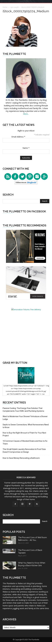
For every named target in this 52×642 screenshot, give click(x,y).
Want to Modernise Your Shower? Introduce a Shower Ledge (25, 417)
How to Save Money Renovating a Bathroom (21, 458)
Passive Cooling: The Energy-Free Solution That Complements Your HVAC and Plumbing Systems (23, 409)
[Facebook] (15, 504)
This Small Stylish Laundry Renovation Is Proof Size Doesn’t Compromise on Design (24, 450)
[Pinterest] (29, 504)
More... (26, 114)
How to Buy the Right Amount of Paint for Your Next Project (24, 434)
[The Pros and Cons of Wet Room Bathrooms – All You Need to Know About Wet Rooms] (9, 540)
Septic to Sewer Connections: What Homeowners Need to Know (26, 426)
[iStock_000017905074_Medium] (26, 46)
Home (5, 7)
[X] (36, 504)
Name (26, 148)
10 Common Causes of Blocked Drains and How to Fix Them (25, 442)
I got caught (14, 7)
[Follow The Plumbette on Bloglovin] (26, 183)
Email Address (18, 136)
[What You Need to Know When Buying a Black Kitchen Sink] (9, 565)
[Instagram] (22, 504)
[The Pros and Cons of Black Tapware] (9, 551)
